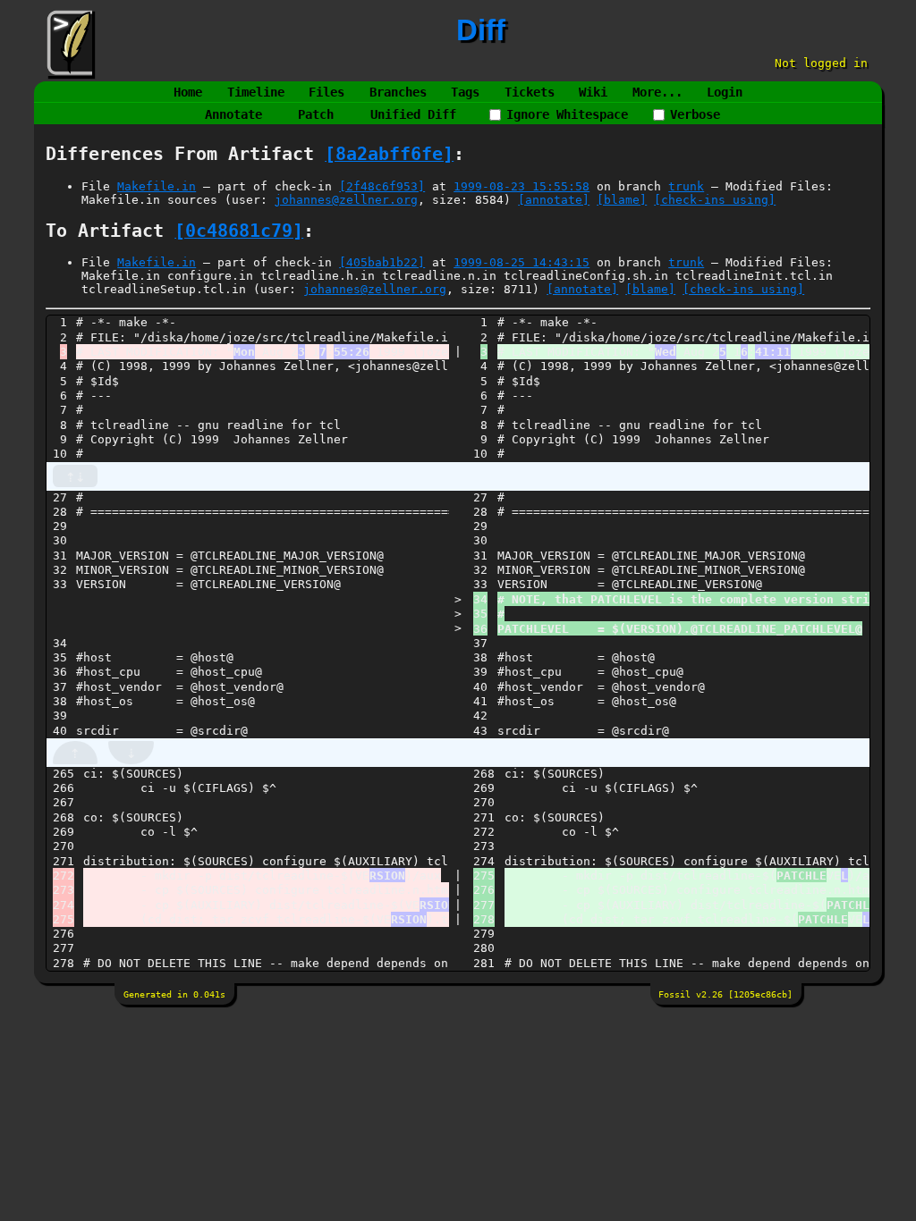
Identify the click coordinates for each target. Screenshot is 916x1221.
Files (326, 92)
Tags (465, 92)
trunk (686, 186)
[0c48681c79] (238, 231)
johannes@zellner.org (346, 199)
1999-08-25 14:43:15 (521, 262)
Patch (316, 114)
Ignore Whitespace (567, 114)
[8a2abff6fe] (389, 154)
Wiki (593, 92)
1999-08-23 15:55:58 (521, 186)
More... (657, 92)
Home (188, 92)
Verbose (695, 114)
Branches (398, 92)
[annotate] (553, 199)
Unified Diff (413, 114)
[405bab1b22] (382, 262)
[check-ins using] (715, 199)
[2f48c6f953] (382, 186)
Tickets (530, 92)
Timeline (255, 92)
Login (724, 92)
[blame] (622, 199)
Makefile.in (156, 186)
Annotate (233, 114)
